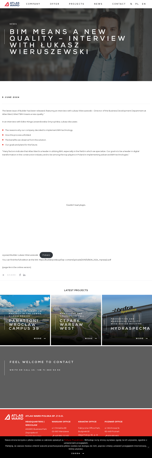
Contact (119, 4)
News (98, 4)
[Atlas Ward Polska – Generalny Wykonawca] (11, 4)
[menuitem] (33, 4)
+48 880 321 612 (61, 435)
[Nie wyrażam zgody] (148, 447)
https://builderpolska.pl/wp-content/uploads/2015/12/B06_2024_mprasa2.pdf (75, 260)
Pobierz (46, 255)
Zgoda (75, 453)
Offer (55, 4)
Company (33, 4)
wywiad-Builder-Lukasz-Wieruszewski (20, 255)
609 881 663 (113, 435)
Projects (76, 4)
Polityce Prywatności (73, 440)
